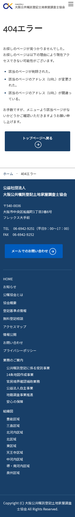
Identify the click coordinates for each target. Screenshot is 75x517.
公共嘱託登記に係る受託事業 (28, 368)
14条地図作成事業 (20, 374)
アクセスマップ (14, 326)
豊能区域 (13, 419)
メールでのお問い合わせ (29, 250)
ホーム (8, 173)
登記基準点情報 (14, 310)
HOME (8, 279)
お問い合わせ (13, 342)
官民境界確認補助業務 (23, 381)
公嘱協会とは (13, 294)
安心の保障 (14, 401)
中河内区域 (14, 459)
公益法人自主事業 (19, 388)
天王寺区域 (14, 452)
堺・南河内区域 (18, 465)
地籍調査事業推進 (19, 394)
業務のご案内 (13, 360)
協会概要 (9, 302)
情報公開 (9, 334)
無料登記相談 (13, 318)
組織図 (8, 411)
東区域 (11, 445)
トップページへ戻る (37, 137)
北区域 (11, 439)
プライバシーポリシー (19, 350)
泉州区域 (13, 472)
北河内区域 (14, 432)
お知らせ (9, 286)
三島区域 (13, 425)
